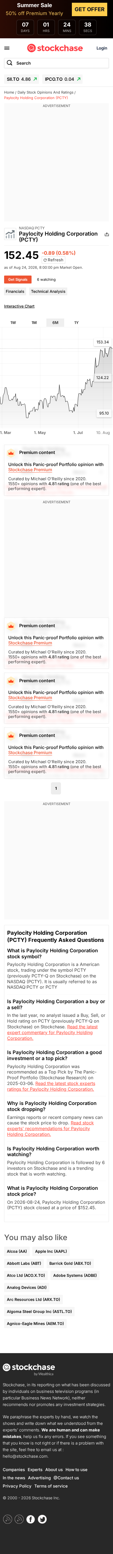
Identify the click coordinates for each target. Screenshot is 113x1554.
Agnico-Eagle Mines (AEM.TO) (35, 1323)
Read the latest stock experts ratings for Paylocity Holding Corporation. (51, 1086)
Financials (15, 291)
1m (34, 322)
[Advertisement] (56, 165)
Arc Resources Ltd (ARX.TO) (33, 1299)
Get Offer (89, 9)
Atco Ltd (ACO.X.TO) (26, 1275)
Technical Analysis (48, 291)
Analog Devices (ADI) (27, 1287)
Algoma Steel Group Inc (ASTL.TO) (39, 1311)
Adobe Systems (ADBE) (75, 1275)
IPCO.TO (59, 79)
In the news (14, 1477)
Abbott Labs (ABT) (24, 1263)
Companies (14, 1469)
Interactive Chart (19, 306)
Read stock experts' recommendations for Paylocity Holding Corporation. (50, 1128)
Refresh (55, 259)
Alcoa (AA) (17, 1251)
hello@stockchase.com (25, 1456)
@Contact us (66, 1477)
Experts (35, 1469)
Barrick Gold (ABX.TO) (70, 1263)
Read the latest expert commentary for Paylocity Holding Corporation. (52, 1032)
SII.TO (19, 79)
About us (54, 1469)
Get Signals (17, 279)
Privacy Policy (17, 1486)
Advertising (39, 1477)
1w (13, 322)
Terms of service (51, 1486)
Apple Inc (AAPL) (51, 1251)
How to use (76, 1469)
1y (76, 322)
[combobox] (56, 63)
